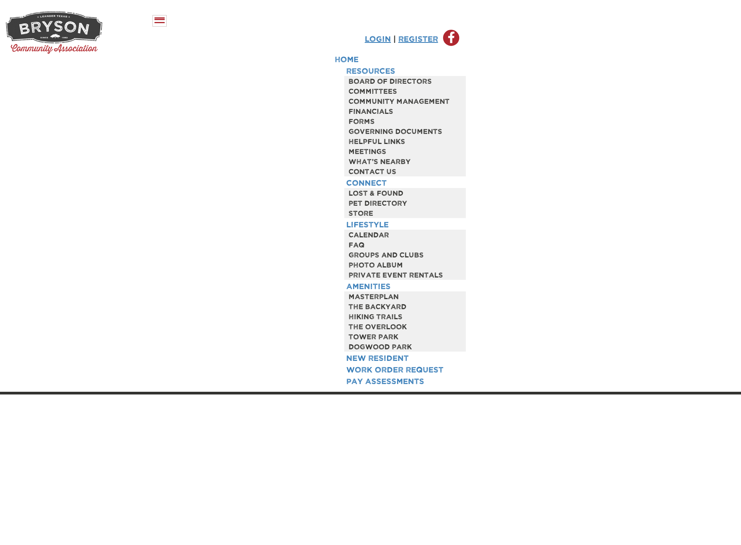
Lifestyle (367, 224)
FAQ (356, 244)
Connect (366, 182)
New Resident (377, 357)
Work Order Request (394, 369)
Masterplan (374, 296)
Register (418, 38)
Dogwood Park (380, 346)
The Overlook (378, 326)
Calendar (369, 234)
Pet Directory (378, 202)
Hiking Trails (376, 316)
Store (361, 212)
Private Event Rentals (396, 274)
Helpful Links (377, 141)
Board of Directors (390, 80)
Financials (371, 111)
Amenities (368, 286)
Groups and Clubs (386, 254)
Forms (362, 121)
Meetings (367, 151)
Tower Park (373, 336)
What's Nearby (380, 161)
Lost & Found (376, 192)
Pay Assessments (385, 381)
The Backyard (377, 306)
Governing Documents (395, 131)
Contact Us (372, 171)
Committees (373, 90)
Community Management (399, 100)
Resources (370, 70)
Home (347, 59)
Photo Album (376, 264)
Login (378, 38)
